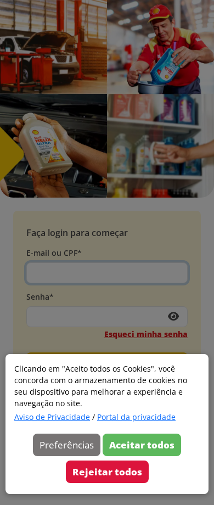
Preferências (67, 445)
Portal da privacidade (136, 417)
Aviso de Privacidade (52, 417)
